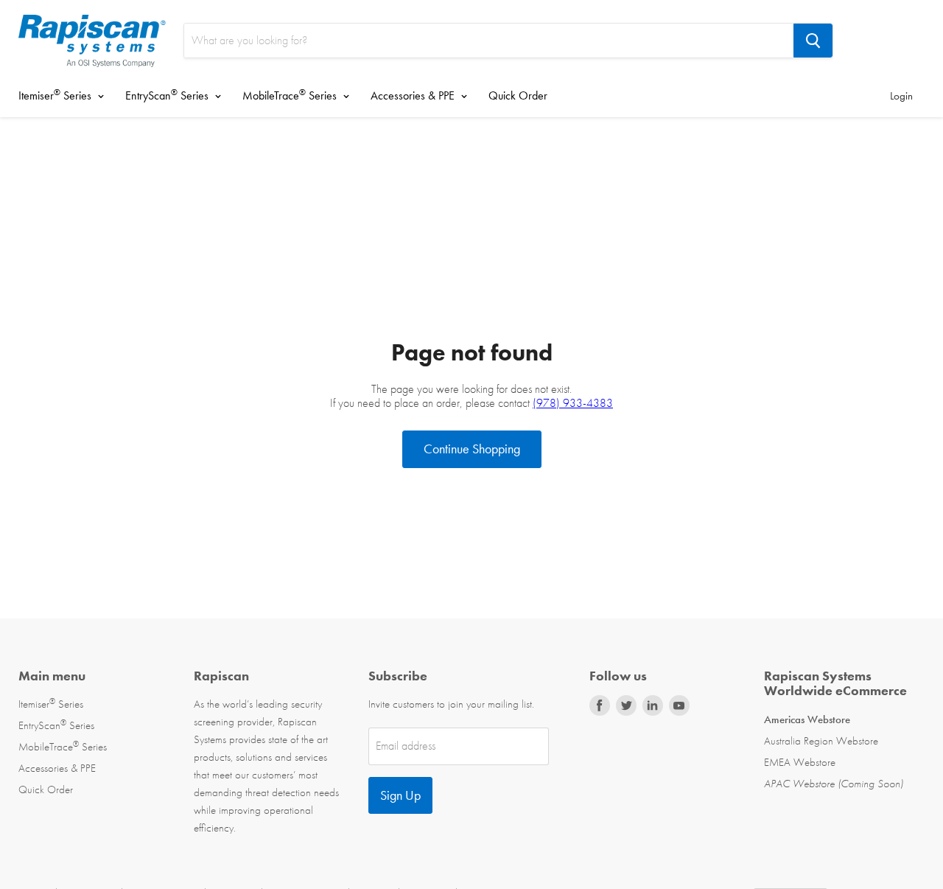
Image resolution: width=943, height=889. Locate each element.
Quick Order (517, 95)
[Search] (812, 40)
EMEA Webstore (799, 762)
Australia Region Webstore (821, 740)
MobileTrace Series (291, 94)
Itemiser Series (56, 94)
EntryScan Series (168, 94)
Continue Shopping (472, 448)
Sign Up (400, 795)
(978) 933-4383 (573, 403)
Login (901, 95)
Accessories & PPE (414, 95)
